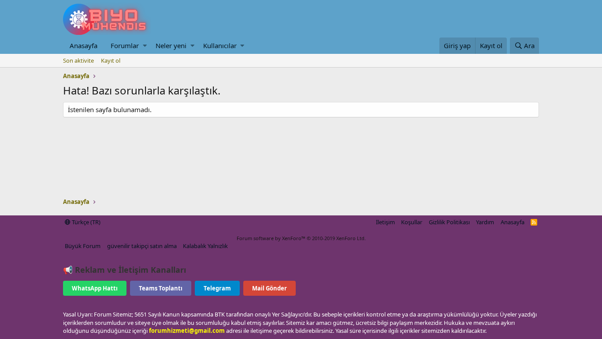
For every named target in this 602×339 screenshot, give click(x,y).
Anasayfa (83, 45)
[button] (145, 46)
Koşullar (411, 222)
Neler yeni (171, 45)
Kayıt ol (110, 60)
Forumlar (125, 45)
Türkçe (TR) (85, 222)
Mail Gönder (269, 288)
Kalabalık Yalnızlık (205, 246)
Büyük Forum (82, 246)
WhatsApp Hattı (95, 288)
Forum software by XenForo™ (301, 238)
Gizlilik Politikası (449, 222)
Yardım (485, 222)
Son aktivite (78, 60)
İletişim (385, 222)
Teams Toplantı (160, 288)
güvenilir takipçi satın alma (142, 246)
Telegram (217, 288)
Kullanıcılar (220, 45)
